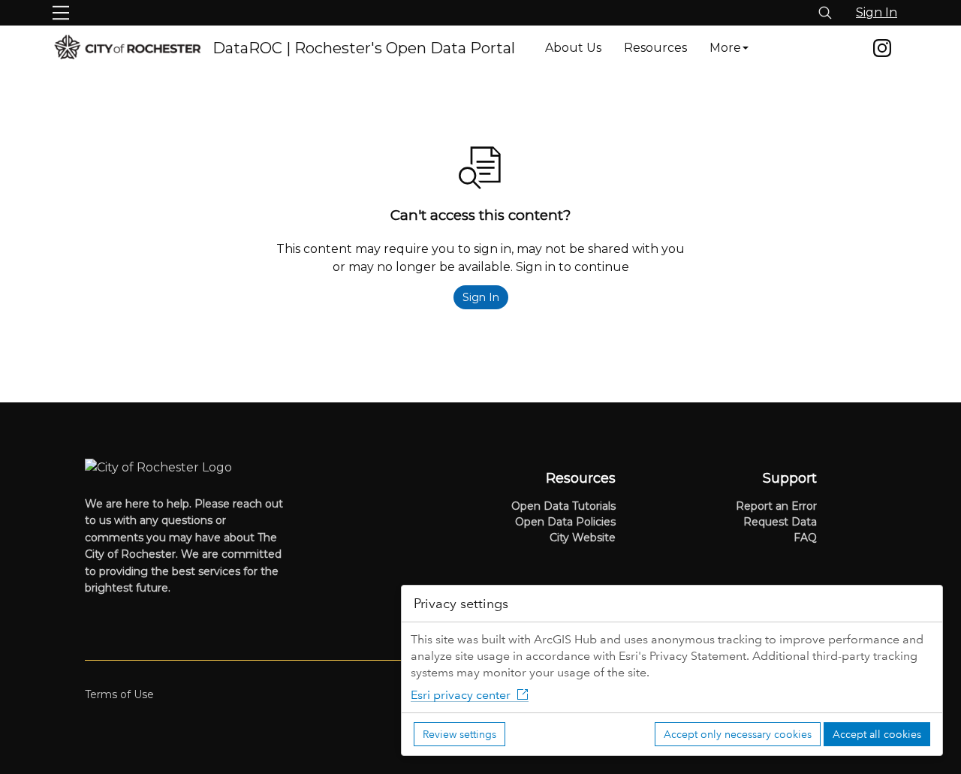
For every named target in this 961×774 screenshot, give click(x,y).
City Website (583, 537)
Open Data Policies (565, 522)
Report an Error (776, 506)
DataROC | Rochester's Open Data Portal (363, 48)
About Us (573, 48)
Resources (655, 48)
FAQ (805, 537)
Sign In (876, 12)
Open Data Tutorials (563, 506)
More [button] (725, 48)
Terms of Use (119, 694)
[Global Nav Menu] (61, 13)
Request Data (780, 522)
